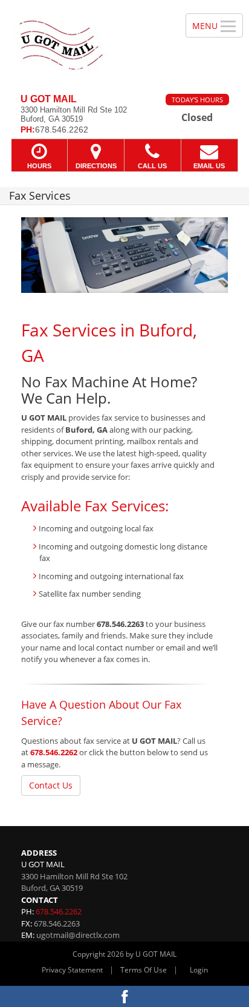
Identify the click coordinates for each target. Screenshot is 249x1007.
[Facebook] (124, 996)
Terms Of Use (143, 970)
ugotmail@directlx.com (78, 935)
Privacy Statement (72, 970)
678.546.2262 (53, 752)
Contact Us (51, 785)
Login (199, 970)
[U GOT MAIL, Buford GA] (86, 42)
